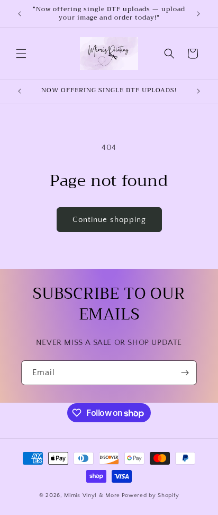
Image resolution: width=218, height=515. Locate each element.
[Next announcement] (198, 13)
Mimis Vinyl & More (92, 495)
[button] (21, 53)
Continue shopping (109, 219)
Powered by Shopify (150, 495)
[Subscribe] (184, 372)
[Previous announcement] (19, 13)
